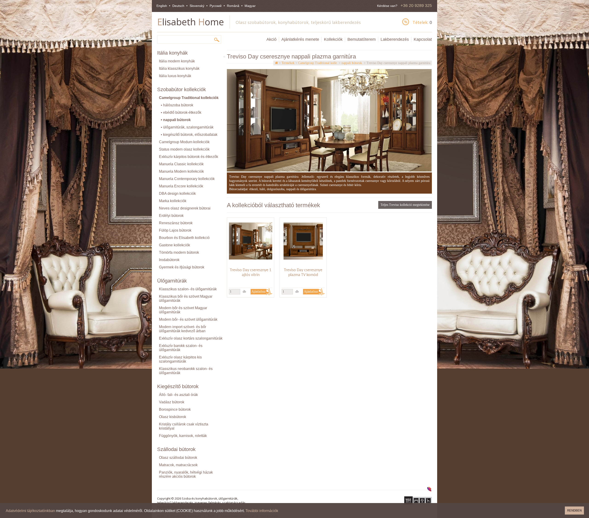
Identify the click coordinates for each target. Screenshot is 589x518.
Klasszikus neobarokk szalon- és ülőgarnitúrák (186, 371)
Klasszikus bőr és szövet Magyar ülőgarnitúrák (185, 298)
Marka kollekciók (172, 201)
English (161, 6)
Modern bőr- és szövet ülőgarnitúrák (188, 319)
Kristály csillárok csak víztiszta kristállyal (183, 426)
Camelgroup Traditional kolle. (318, 63)
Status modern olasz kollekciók (184, 149)
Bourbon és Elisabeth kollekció (184, 238)
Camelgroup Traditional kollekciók (189, 98)
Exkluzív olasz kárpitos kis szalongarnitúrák (180, 359)
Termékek (288, 63)
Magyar (250, 6)
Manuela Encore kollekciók (181, 186)
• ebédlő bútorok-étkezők (181, 112)
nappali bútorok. (352, 63)
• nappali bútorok (176, 120)
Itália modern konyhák (177, 61)
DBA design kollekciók (177, 193)
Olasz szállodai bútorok (178, 458)
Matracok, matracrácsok (178, 465)
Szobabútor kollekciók (181, 89)
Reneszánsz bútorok (176, 223)
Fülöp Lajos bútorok (175, 230)
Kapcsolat (423, 39)
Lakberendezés (395, 39)
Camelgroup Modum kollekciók (184, 142)
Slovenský (197, 6)
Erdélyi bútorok (171, 216)
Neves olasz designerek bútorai (185, 208)
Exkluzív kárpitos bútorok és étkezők (188, 157)
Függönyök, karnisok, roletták (183, 436)
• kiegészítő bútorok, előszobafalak (189, 135)
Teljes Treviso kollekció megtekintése (405, 205)
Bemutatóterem (361, 39)
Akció (271, 39)
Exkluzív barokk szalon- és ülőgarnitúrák (180, 348)
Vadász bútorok (171, 402)
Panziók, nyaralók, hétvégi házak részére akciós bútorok (186, 474)
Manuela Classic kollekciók (181, 164)
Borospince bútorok (175, 409)
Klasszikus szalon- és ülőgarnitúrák (188, 289)
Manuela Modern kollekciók (181, 171)
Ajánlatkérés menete (300, 39)
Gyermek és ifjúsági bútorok (181, 267)
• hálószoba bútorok (177, 105)
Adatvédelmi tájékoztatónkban (30, 511)
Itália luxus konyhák (175, 76)
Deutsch (178, 6)
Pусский (216, 6)
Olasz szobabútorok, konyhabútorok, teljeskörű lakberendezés (298, 22)
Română (233, 6)
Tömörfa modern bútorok (179, 252)
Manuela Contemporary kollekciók (187, 179)
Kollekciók (333, 39)
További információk (261, 511)
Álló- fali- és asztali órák (178, 395)
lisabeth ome (190, 21)
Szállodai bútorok (176, 449)
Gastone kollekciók (174, 245)
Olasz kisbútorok (172, 417)
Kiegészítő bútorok (178, 386)
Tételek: (422, 22)
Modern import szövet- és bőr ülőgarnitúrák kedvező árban (182, 329)
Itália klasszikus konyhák (179, 68)
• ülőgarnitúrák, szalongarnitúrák (187, 127)
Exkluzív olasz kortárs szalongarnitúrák (190, 338)
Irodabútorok (169, 260)
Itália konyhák (172, 53)
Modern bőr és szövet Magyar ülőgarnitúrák (183, 310)
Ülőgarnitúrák (172, 281)
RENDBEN (574, 510)
